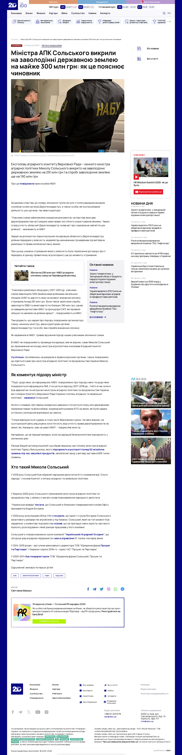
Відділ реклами (148, 689)
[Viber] (108, 589)
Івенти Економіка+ (150, 2)
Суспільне (17, 357)
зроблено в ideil (162, 751)
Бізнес (29, 13)
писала (39, 504)
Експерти (105, 13)
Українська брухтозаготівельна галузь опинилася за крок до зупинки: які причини (150, 269)
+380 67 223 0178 (112, 714)
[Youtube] (37, 712)
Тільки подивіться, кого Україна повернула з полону (149, 432)
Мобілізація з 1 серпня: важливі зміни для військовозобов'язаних (150, 404)
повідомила (27, 183)
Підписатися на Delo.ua (150, 191)
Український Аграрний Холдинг (85, 534)
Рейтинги (53, 2)
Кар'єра (53, 13)
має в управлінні (64, 538)
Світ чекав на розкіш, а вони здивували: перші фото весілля (149, 460)
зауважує (30, 397)
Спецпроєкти (102, 2)
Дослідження (90, 702)
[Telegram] (94, 589)
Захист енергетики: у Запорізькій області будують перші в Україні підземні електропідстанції (106, 278)
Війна (64, 13)
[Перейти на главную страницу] (12, 5)
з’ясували (58, 515)
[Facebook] (88, 589)
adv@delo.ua (110, 717)
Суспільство (78, 13)
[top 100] (23, 5)
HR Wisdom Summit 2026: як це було (151, 184)
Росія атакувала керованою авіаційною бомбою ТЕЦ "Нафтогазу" (105, 308)
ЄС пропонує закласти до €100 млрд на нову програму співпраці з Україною (151, 255)
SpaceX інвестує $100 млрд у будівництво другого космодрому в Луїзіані (149, 284)
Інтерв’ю (112, 696)
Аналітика (88, 696)
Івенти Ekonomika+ (61, 698)
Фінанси (41, 13)
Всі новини (96, 317)
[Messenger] (122, 589)
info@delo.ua (147, 721)
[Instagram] (46, 712)
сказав (58, 523)
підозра (59, 576)
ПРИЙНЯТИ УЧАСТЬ (49, 621)
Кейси (111, 691)
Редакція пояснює (111, 702)
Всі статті (152, 58)
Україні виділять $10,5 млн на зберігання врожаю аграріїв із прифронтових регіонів (105, 294)
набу (47, 576)
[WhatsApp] (115, 589)
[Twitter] (101, 589)
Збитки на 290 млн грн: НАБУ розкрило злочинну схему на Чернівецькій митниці (53, 274)
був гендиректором (37, 556)
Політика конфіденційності (154, 693)
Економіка (16, 13)
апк (15, 576)
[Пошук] (164, 13)
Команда (145, 684)
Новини (92, 13)
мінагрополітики (31, 576)
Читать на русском (52, 45)
